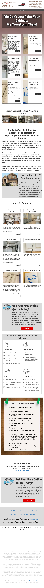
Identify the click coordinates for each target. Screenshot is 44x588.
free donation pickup (33, 580)
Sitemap (24, 510)
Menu (22, 10)
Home (15, 514)
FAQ (20, 510)
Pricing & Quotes (14, 510)
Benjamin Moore (34, 519)
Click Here (8, 4)
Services (6, 510)
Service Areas (32, 514)
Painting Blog (31, 510)
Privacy (20, 514)
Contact (37, 510)
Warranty (26, 514)
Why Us (10, 514)
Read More (17, 51)
